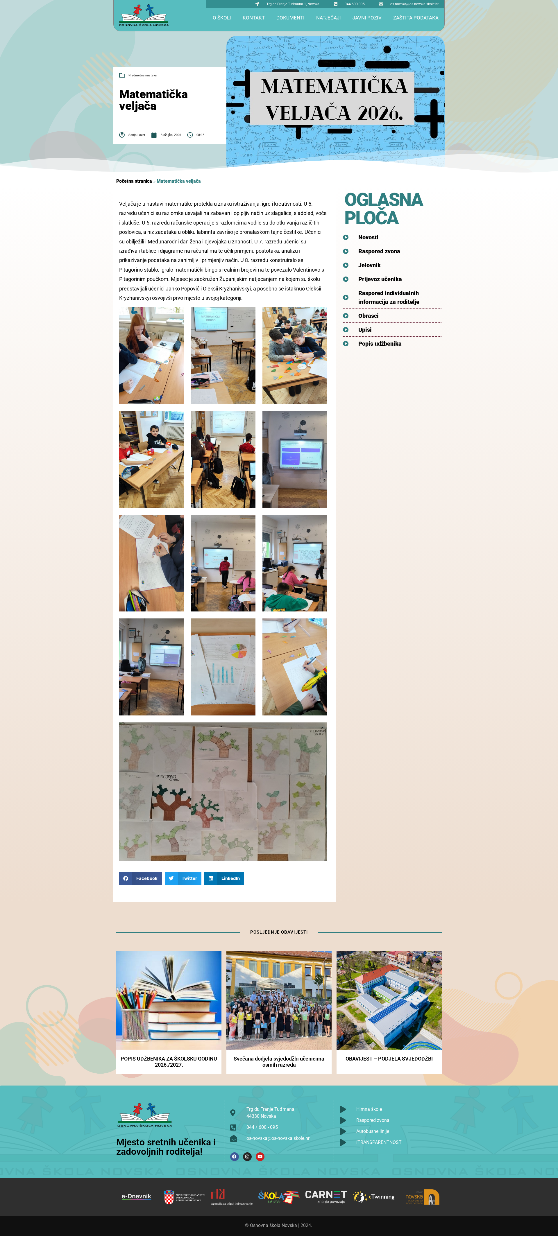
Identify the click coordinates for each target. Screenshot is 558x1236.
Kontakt (254, 18)
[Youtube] (260, 1156)
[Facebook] (234, 1156)
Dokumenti (290, 18)
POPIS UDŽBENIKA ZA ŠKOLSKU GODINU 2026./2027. (169, 1062)
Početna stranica (134, 181)
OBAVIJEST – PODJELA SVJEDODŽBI (389, 1059)
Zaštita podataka (416, 18)
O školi (222, 18)
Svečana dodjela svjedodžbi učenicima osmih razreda (279, 1062)
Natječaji (328, 18)
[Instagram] (247, 1156)
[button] (140, 878)
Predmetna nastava (142, 75)
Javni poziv (367, 18)
